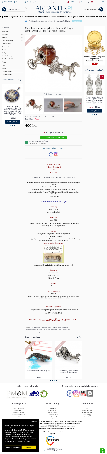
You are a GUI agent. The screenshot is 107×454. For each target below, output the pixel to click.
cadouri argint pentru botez (50, 329)
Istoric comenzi (87, 412)
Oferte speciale (8, 79)
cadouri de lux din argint (64, 329)
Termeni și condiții (18, 412)
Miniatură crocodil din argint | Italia (38, 371)
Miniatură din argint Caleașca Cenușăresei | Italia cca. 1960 (68, 371)
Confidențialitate (18, 410)
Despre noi (53, 408)
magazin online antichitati (44, 332)
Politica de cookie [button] (24, 441)
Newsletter (87, 417)
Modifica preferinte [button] (13, 447)
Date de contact (53, 415)
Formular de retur (53, 417)
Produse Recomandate (93, 70)
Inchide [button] (34, 421)
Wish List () (87, 415)
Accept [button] (28, 447)
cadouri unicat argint (31, 332)
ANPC (18, 417)
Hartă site (53, 419)
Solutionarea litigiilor (18, 415)
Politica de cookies (18, 408)
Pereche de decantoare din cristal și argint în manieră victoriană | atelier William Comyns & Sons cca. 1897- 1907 (94, 100)
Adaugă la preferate (54, 132)
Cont (87, 408)
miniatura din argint (46, 327)
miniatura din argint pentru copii (60, 327)
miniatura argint (36, 327)
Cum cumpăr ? (52, 410)
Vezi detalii (76, 21)
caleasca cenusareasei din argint (34, 329)
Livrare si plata (52, 412)
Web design (47, 451)
